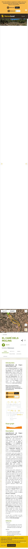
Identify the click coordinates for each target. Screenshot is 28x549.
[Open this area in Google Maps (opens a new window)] (2, 332)
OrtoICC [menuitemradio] (12, 311)
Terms (27, 332)
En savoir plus (23, 542)
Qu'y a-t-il (12, 351)
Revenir (5, 334)
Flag (25, 341)
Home (8, 16)
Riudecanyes (11, 348)
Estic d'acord (11, 545)
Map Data (15, 332)
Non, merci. (3, 545)
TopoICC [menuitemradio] (4, 311)
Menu (26, 10)
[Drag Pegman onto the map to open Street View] (26, 329)
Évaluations (12, 353)
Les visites (18, 353)
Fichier (5, 351)
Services (5, 356)
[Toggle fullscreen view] (26, 311)
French (23, 16)
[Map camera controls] (26, 325)
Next (26, 164)
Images (18, 351)
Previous (1, 164)
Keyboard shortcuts (10, 332)
